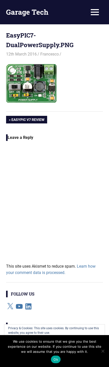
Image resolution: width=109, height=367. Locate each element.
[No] (102, 351)
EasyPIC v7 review (27, 120)
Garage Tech (27, 12)
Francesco (49, 54)
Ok (55, 359)
